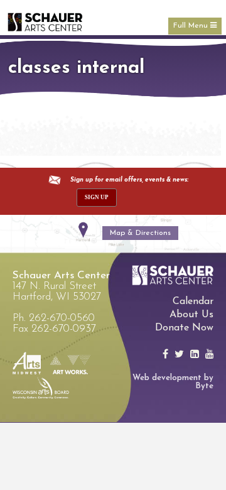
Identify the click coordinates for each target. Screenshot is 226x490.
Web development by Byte (172, 382)
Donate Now (184, 328)
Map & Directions (140, 233)
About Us (191, 315)
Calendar (193, 302)
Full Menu (191, 26)
